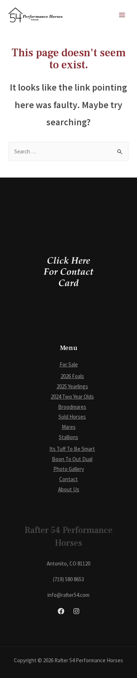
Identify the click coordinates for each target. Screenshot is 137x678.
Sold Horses (72, 416)
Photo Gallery (68, 468)
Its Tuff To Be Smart (72, 448)
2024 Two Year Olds (72, 396)
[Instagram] (76, 611)
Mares (69, 426)
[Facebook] (61, 611)
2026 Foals (72, 376)
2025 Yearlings (72, 386)
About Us (68, 489)
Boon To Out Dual (72, 459)
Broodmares (72, 406)
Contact (68, 479)
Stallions (68, 437)
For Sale (69, 364)
